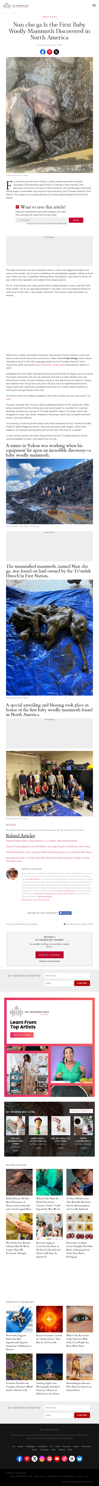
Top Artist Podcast (32, 879)
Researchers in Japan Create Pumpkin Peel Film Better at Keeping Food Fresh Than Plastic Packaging (79, 1249)
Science (53, 17)
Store (70, 1450)
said (8, 399)
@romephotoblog (45, 896)
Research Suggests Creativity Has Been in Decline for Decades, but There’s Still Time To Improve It (48, 1249)
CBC (13, 824)
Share (66, 913)
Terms (86, 1476)
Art (14, 1446)
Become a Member (49, 955)
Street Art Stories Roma (66, 891)
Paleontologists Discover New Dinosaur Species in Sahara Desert (79, 1386)
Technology (44, 1450)
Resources (66, 1446)
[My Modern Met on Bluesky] (79, 1459)
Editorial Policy (22, 1476)
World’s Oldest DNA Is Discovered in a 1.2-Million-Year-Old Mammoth (41, 840)
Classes (76, 1446)
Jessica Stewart (45, 45)
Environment (86, 1446)
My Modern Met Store (20, 1111)
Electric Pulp (88, 1482)
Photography (30, 1446)
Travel (53, 1450)
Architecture (42, 1446)
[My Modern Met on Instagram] (42, 1459)
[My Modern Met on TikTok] (64, 1459)
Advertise (57, 1476)
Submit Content (39, 1476)
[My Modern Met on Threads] (72, 1459)
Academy (61, 1450)
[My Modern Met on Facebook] (20, 1459)
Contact (49, 1476)
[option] (27, 1068)
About (13, 1476)
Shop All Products (81, 1111)
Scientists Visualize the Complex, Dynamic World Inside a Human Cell (19, 1386)
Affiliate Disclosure (69, 1476)
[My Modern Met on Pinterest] (27, 1459)
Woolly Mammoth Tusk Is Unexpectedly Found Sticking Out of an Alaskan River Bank (49, 852)
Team (30, 1476)
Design (20, 1446)
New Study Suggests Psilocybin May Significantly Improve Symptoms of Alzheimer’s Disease (19, 1342)
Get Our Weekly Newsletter (79, 924)
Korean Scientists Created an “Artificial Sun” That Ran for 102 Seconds (49, 1339)
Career (57, 1446)
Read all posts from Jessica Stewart (36, 900)
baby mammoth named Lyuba (50, 364)
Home (45, 17)
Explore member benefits (50, 961)
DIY (51, 1446)
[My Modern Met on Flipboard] (49, 1459)
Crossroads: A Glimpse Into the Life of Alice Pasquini (54, 894)
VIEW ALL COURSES (21, 1035)
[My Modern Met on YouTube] (57, 1459)
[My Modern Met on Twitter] (35, 1459)
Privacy (80, 1476)
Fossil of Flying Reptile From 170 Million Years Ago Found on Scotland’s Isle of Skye (48, 846)
